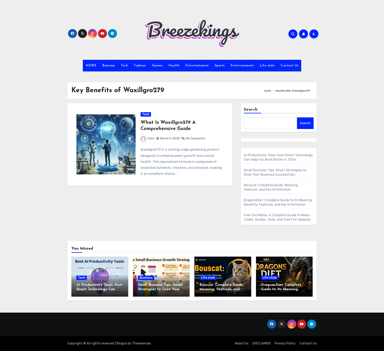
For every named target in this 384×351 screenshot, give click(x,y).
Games (157, 65)
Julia (150, 138)
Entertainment (197, 65)
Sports (220, 65)
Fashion (140, 65)
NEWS (91, 65)
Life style (267, 65)
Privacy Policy (285, 343)
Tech (124, 65)
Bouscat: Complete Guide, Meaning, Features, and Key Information (221, 289)
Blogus (122, 343)
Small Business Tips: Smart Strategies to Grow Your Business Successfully (160, 289)
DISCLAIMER (261, 343)
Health (173, 65)
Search (251, 110)
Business (108, 65)
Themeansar (141, 343)
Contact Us (289, 65)
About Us (241, 343)
